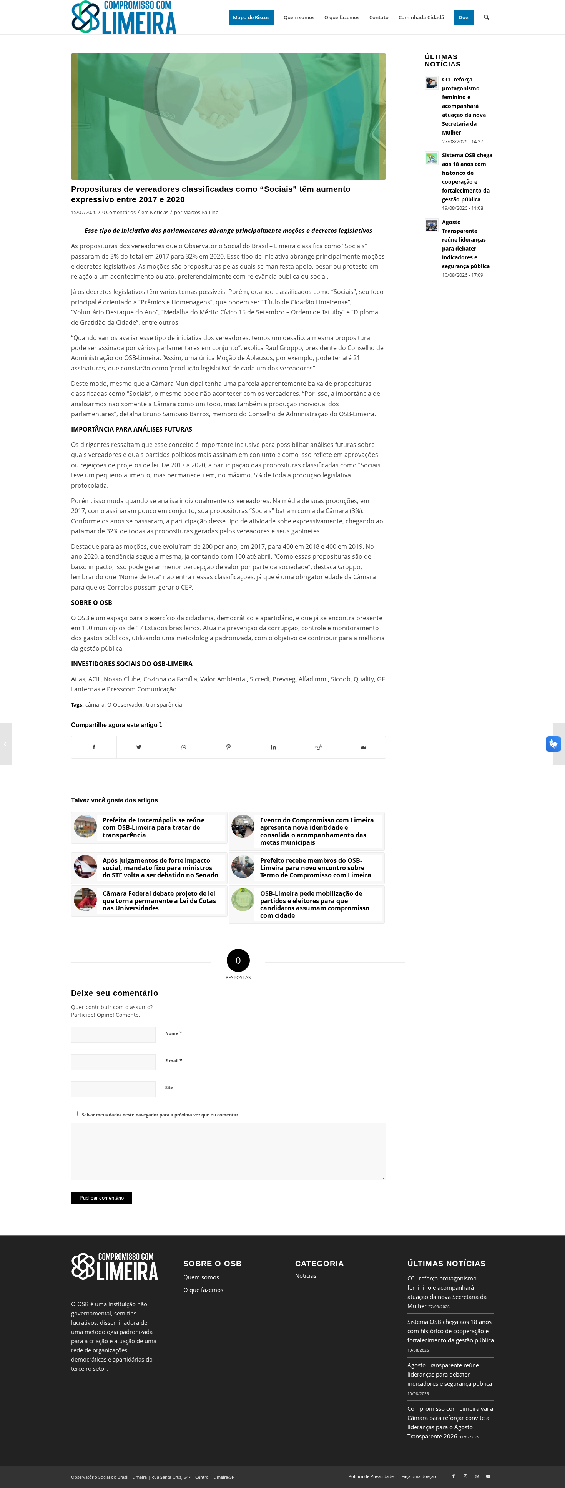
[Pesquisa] (486, 17)
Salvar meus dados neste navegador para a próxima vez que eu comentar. (160, 1115)
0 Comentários (119, 212)
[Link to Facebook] (453, 1476)
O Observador (125, 704)
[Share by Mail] (363, 747)
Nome (173, 1033)
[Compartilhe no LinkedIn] (273, 747)
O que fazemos (203, 1290)
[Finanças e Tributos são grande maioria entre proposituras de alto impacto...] (6, 744)
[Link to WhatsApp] (476, 1476)
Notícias (159, 212)
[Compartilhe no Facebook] (93, 747)
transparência (164, 704)
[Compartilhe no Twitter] (139, 747)
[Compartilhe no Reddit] (318, 747)
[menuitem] (251, 17)
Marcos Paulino (201, 212)
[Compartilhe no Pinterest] (228, 747)
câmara (95, 704)
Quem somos (201, 1277)
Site (169, 1087)
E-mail (173, 1060)
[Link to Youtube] (488, 1476)
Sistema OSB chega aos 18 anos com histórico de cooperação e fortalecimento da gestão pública (450, 1331)
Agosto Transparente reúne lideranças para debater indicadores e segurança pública (449, 1374)
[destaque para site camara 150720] (228, 116)
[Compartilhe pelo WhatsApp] (183, 747)
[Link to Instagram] (465, 1476)
